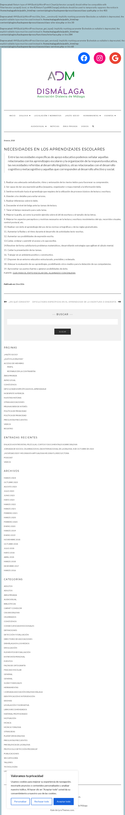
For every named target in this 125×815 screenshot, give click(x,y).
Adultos (8, 586)
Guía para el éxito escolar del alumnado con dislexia (44, 273)
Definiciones (10, 630)
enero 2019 (9, 535)
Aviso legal (10, 380)
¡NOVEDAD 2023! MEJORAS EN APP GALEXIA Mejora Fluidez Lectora (36, 453)
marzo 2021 (10, 508)
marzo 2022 (10, 504)
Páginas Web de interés (15, 406)
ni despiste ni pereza (14, 393)
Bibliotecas (10, 604)
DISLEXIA (24, 116)
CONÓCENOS (10, 384)
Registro (8, 428)
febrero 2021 (10, 513)
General (8, 674)
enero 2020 (9, 526)
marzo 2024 (10, 478)
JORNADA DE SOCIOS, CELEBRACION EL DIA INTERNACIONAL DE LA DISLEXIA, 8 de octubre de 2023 (49, 449)
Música (7, 723)
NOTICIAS (54, 126)
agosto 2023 (10, 486)
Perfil (10, 367)
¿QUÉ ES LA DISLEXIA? (13, 359)
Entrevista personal (14, 656)
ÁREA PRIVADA (70, 126)
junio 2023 (9, 495)
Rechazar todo (41, 801)
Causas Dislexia (12, 612)
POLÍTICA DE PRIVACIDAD (15, 415)
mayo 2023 (9, 500)
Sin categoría (11, 758)
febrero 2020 (10, 522)
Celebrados (10, 617)
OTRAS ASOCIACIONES (14, 402)
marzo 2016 (10, 570)
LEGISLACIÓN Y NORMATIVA (47, 116)
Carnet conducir (13, 608)
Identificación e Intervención (19, 696)
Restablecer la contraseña (21, 371)
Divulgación (10, 648)
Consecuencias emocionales (19, 626)
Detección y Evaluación (16, 634)
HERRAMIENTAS (91, 116)
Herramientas (11, 687)
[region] (42, 790)
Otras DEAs (20, 284)
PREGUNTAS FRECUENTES (15, 420)
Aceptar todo (63, 801)
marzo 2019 (10, 530)
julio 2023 (9, 491)
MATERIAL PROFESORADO (16, 714)
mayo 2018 (9, 552)
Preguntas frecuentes (15, 740)
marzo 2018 (10, 561)
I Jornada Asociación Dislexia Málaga (23, 692)
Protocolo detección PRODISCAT (21, 749)
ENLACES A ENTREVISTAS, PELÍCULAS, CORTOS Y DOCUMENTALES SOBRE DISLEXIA (40, 444)
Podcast (8, 457)
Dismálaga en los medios (16, 643)
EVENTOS (109, 116)
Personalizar (20, 801)
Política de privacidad (15, 411)
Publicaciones (11, 753)
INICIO (12, 116)
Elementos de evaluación (17, 652)
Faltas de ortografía (15, 665)
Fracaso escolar (12, 670)
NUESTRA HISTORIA (12, 397)
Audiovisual (38, 126)
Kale (52, 810)
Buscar (62, 332)
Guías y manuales (13, 683)
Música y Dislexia (12, 727)
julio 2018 (9, 548)
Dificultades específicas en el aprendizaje (25, 389)
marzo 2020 (10, 517)
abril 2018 (9, 557)
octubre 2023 (11, 482)
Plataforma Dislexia (14, 736)
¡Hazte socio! (72, 116)
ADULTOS (8, 590)
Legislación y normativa (16, 705)
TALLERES (8, 762)
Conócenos (10, 621)
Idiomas (8, 700)
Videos (85, 126)
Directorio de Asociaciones (18, 639)
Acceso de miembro (14, 363)
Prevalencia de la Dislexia (17, 744)
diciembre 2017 (11, 566)
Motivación (10, 718)
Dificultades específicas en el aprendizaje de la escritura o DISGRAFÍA (74, 302)
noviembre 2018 (12, 539)
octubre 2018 (11, 544)
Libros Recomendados (15, 709)
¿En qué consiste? (19, 302)
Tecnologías (10, 767)
